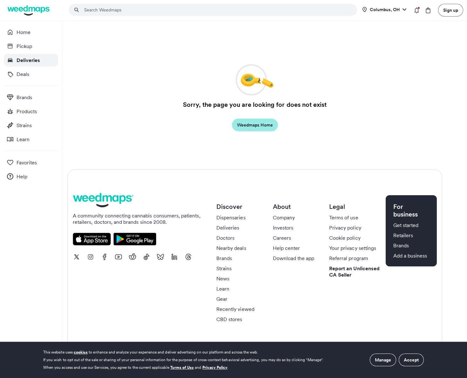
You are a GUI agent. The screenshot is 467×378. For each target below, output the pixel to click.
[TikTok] (146, 257)
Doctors (225, 238)
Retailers (403, 235)
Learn (222, 288)
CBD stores (229, 319)
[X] (76, 257)
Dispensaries (231, 217)
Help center (286, 248)
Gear (221, 299)
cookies (81, 352)
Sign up (450, 10)
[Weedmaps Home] (29, 10)
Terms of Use (182, 367)
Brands (224, 258)
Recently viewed (235, 309)
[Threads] (188, 257)
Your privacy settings (352, 248)
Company (284, 217)
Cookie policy (345, 238)
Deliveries (228, 227)
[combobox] (217, 9)
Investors (283, 227)
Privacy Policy (215, 367)
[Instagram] (90, 257)
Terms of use (343, 217)
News (222, 278)
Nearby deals (231, 248)
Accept (411, 360)
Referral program (348, 258)
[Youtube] (118, 257)
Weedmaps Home (255, 125)
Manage (383, 360)
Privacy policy (345, 227)
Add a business (410, 255)
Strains (224, 268)
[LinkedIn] (174, 257)
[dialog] (233, 360)
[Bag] (428, 10)
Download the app (294, 258)
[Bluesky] (160, 257)
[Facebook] (104, 257)
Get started (406, 225)
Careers (282, 238)
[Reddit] (132, 257)
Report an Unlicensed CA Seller (354, 271)
